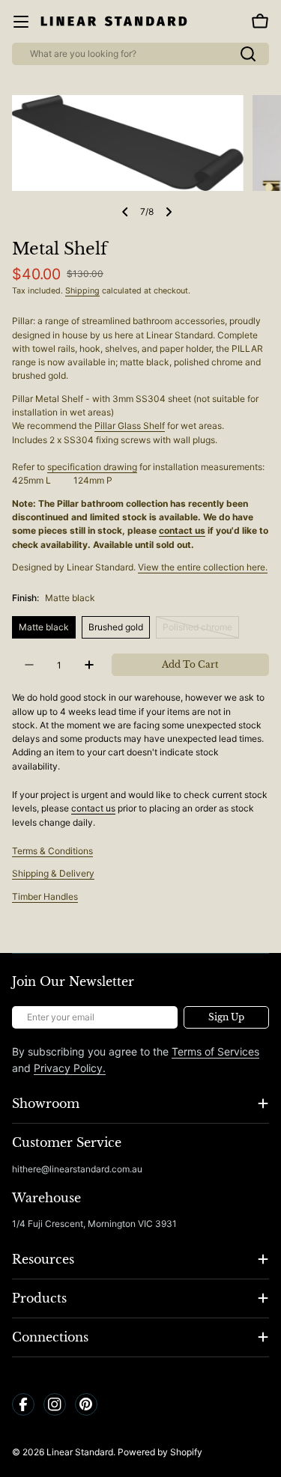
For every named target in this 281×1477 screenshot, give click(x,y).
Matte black (44, 627)
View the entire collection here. (203, 567)
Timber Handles (45, 896)
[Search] (248, 54)
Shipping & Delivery (53, 873)
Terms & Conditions (52, 850)
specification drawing (92, 466)
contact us (182, 530)
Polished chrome (201, 630)
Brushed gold (115, 627)
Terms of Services (215, 1051)
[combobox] (140, 54)
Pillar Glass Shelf (129, 425)
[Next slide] (169, 212)
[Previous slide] (125, 212)
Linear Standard (79, 1452)
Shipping (82, 291)
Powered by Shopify (160, 1452)
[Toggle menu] (21, 22)
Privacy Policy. (70, 1068)
